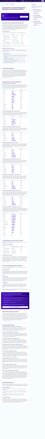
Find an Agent (35, 19)
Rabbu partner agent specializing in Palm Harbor (9, 289)
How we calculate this (24, 16)
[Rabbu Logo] (22, 1)
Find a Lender (35, 25)
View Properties (35, 13)
